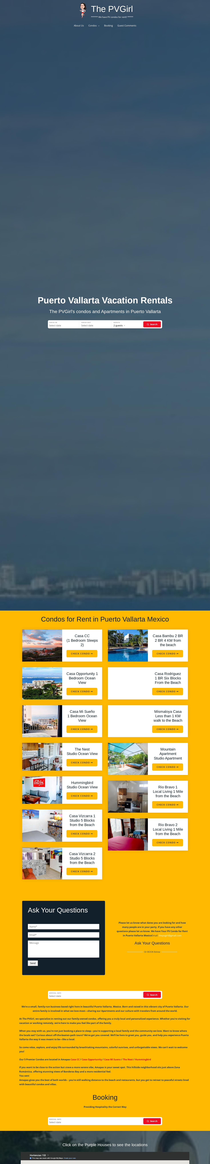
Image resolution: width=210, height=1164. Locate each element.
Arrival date (55, 993)
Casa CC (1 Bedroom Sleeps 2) (82, 640)
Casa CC (75, 1059)
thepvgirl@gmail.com (170, 935)
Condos (92, 25)
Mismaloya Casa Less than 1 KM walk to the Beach (168, 716)
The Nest (128, 1059)
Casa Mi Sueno (112, 1059)
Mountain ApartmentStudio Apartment (168, 753)
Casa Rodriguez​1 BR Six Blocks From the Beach (168, 678)
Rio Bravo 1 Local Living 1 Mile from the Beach (168, 791)
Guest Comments (126, 25)
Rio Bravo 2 (168, 829)
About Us (79, 25)
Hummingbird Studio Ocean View (82, 785)
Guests (117, 322)
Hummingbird (143, 1059)
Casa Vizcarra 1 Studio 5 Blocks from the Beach (82, 820)
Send (33, 963)
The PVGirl (112, 9)
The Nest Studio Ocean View (82, 751)
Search (153, 324)
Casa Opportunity (92, 1059)
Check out (86, 322)
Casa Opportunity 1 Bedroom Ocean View (82, 678)
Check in (53, 322)
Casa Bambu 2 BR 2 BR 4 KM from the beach (168, 640)
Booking (108, 25)
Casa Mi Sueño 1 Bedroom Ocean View (82, 716)
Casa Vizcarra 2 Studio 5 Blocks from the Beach (82, 858)
